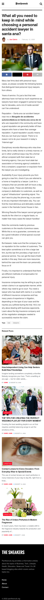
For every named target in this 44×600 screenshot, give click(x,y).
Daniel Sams (8, 433)
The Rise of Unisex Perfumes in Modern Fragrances (19, 521)
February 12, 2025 (28, 39)
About (4, 583)
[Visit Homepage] (22, 3)
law (9, 323)
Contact (5, 587)
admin (6, 382)
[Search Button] (41, 3)
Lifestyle (7, 362)
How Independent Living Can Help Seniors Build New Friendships (21, 368)
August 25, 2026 (15, 382)
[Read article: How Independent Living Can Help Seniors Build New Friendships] (22, 350)
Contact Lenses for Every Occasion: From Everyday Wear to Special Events (20, 470)
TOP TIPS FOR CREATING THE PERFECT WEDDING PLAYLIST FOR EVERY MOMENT (21, 419)
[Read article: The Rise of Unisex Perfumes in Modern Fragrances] (22, 502)
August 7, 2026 (20, 535)
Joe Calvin (13, 39)
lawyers (16, 323)
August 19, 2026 (20, 484)
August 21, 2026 (20, 433)
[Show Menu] (3, 3)
